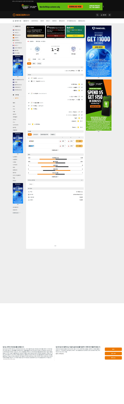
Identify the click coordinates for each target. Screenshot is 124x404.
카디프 (73, 54)
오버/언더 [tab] (35, 134)
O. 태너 (75, 96)
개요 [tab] (29, 63)
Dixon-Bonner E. (43, 93)
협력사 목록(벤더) (60, 353)
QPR (37, 54)
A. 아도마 (36, 93)
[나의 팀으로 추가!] (31, 49)
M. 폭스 (35, 105)
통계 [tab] (34, 63)
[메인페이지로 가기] (24, 15)
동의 (113, 349)
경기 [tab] (29, 59)
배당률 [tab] (34, 59)
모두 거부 (113, 353)
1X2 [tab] (30, 134)
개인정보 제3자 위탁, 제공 (9, 359)
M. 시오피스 (69, 115)
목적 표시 (113, 357)
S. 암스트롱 (36, 102)
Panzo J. (75, 112)
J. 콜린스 (70, 112)
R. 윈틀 (69, 99)
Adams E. (75, 115)
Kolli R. (35, 78)
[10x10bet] (31, 141)
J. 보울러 (75, 87)
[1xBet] (31, 146)
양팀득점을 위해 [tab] (44, 134)
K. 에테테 (70, 87)
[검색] (97, 15)
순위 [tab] (44, 59)
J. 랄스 (66, 70)
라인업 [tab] (39, 63)
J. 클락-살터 (40, 105)
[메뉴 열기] (109, 15)
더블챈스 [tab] (53, 134)
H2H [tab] (39, 59)
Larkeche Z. (40, 78)
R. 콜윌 (71, 96)
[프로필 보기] (37, 49)
